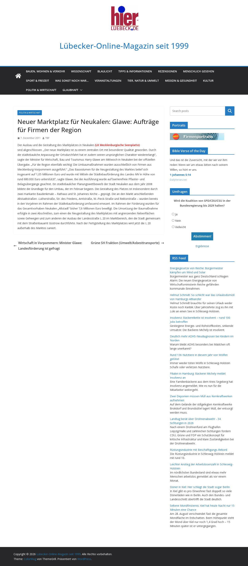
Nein (178, 220)
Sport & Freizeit (37, 80)
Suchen (229, 111)
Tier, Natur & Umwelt (143, 80)
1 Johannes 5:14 (180, 175)
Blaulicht (104, 71)
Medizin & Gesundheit (181, 80)
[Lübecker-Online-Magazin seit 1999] (18, 75)
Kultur (208, 80)
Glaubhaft (70, 90)
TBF (47, 138)
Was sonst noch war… (72, 80)
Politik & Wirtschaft (41, 90)
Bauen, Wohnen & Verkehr (45, 71)
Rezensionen (167, 71)
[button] (80, 90)
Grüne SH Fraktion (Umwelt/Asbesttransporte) (125, 243)
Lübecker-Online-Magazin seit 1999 (124, 45)
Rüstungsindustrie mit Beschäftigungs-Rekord (198, 450)
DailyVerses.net (178, 179)
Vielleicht (180, 227)
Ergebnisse (202, 246)
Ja (176, 214)
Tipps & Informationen (135, 71)
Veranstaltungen (108, 80)
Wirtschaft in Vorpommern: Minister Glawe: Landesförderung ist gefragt (50, 246)
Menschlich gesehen (198, 71)
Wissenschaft (81, 71)
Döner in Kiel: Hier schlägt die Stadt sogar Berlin (200, 487)
